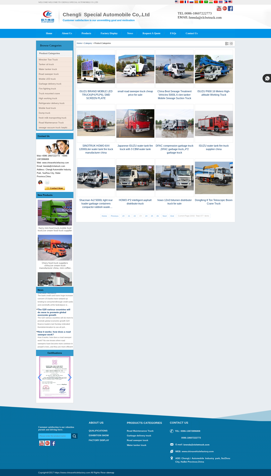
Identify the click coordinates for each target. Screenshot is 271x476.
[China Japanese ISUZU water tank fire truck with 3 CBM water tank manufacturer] (135, 142)
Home (49, 33)
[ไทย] (221, 2)
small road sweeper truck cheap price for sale (135, 93)
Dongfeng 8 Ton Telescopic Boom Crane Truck (213, 202)
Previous (114, 216)
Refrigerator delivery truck (51, 103)
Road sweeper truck (49, 74)
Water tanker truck (48, 69)
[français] (187, 2)
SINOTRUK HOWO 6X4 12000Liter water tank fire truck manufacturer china (96, 149)
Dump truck (44, 113)
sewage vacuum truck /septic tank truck (55, 127)
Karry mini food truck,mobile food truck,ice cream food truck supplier (55, 229)
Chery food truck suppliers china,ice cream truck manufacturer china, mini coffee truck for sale (55, 265)
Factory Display (109, 33)
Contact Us (192, 33)
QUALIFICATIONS (98, 430)
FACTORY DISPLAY (99, 440)
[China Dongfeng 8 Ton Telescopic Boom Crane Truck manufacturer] (214, 196)
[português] (201, 2)
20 (123, 216)
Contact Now (55, 188)
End (172, 216)
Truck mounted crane (49, 93)
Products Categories (144, 422)
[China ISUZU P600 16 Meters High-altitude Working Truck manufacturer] (214, 88)
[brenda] (40, 182)
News (130, 33)
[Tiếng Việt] (216, 2)
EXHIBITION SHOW (99, 435)
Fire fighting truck (47, 88)
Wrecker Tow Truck (48, 59)
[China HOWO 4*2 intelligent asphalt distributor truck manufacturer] (135, 196)
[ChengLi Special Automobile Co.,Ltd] (47, 23)
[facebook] (230, 10)
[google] (225, 10)
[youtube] (219, 10)
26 (158, 216)
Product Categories (49, 53)
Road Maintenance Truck (51, 122)
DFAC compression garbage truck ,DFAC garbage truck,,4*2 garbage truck (174, 149)
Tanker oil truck (46, 64)
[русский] (192, 2)
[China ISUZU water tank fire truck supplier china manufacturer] (214, 142)
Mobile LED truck (47, 79)
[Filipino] (226, 2)
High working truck (48, 98)
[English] (177, 2)
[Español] (196, 2)
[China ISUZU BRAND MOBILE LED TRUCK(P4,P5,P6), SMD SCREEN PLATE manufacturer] (96, 88)
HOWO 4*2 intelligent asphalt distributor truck (135, 202)
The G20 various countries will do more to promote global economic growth (54, 308)
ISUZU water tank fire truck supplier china (214, 147)
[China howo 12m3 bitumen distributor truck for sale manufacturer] (174, 196)
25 (152, 216)
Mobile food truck (47, 108)
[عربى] (206, 2)
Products (86, 33)
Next (165, 216)
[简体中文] (182, 2)
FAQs (173, 33)
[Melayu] (230, 2)
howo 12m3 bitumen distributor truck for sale (174, 202)
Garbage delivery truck (50, 83)
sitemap (110, 472)
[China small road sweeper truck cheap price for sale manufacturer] (135, 88)
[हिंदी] (211, 2)
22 (135, 216)
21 (129, 216)
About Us (67, 33)
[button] (70, 377)
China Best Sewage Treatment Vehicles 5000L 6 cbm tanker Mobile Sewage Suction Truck (174, 95)
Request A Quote (151, 33)
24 (146, 216)
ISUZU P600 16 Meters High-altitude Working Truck (213, 93)
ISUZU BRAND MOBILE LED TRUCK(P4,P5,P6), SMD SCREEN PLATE (96, 95)
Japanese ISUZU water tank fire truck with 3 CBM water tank (135, 147)
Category (88, 43)
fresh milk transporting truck (52, 117)
